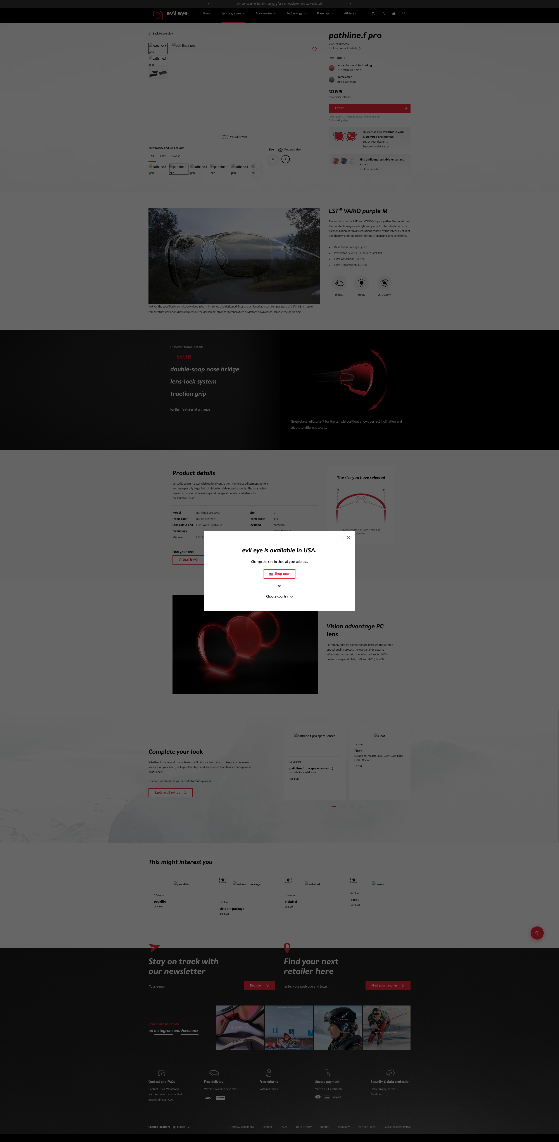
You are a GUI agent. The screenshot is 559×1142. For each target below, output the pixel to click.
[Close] (348, 537)
